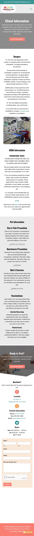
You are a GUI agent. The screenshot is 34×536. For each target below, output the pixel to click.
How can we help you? (10, 462)
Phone (5, 455)
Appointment (17, 39)
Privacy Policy (24, 529)
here (16, 204)
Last (19, 445)
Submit (7, 484)
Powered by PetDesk (11, 529)
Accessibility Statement (17, 531)
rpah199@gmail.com (19, 418)
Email (5, 449)
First (4, 445)
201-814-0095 (19, 414)
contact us (23, 111)
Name (5, 440)
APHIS (17, 201)
